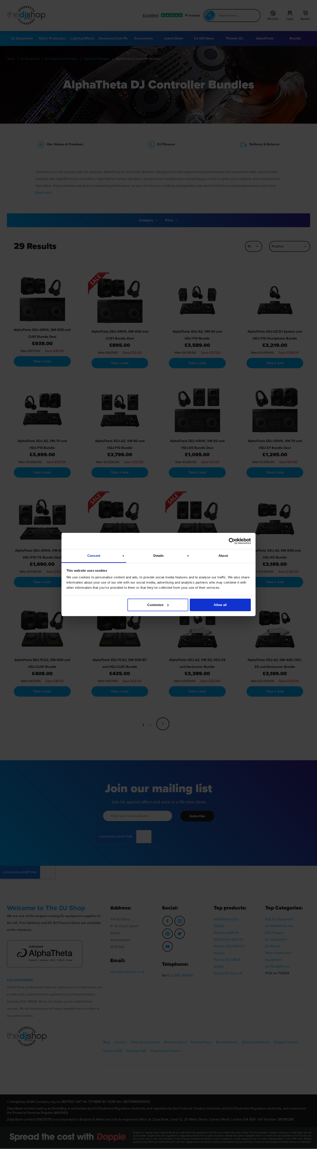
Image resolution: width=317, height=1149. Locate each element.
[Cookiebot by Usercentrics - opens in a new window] (232, 541)
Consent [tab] (93, 555)
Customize (155, 605)
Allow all (220, 605)
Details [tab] (158, 555)
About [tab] (223, 555)
